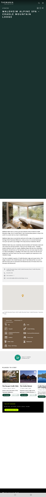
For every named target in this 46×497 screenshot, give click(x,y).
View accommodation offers (11, 409)
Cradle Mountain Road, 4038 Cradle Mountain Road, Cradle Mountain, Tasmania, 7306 (23, 269)
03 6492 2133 (9, 272)
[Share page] (43, 8)
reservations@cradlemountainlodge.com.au (17, 278)
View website (6, 395)
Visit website (9, 275)
